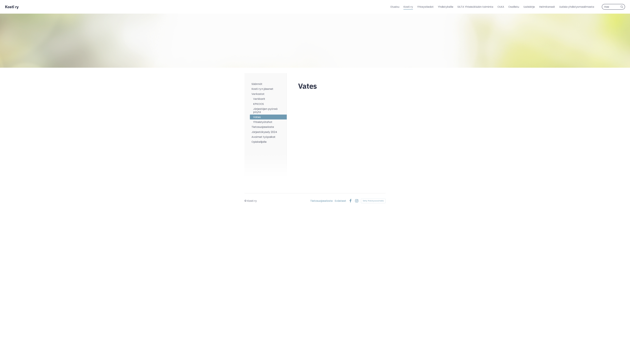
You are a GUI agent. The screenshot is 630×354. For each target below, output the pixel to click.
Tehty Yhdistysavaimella (373, 201)
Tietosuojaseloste (321, 201)
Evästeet (340, 201)
